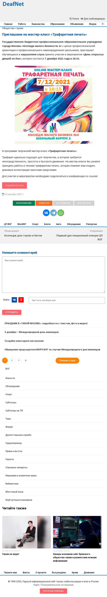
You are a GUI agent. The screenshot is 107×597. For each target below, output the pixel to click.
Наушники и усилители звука (21, 475)
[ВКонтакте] (46, 212)
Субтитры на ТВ (14, 410)
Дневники (89, 572)
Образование (57, 24)
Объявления (76, 24)
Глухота (9, 459)
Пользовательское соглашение (57, 585)
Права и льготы (13, 451)
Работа (22, 24)
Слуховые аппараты (16, 467)
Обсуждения (74, 224)
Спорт (35, 224)
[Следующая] (26, 360)
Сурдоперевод (13, 443)
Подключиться (14, 185)
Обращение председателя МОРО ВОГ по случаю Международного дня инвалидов (52, 349)
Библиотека (11, 483)
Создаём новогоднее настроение (24, 340)
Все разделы (59, 572)
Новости (44, 203)
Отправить (11, 312)
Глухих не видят (10, 554)
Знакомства (38, 24)
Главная (8, 24)
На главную (63, 203)
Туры (8, 418)
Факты (26, 572)
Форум (92, 24)
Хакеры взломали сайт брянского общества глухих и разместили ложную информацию (75, 557)
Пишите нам (10, 572)
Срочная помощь (53, 591)
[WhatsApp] (60, 212)
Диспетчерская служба (18, 435)
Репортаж (91, 224)
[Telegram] (53, 212)
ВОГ (7, 368)
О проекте (41, 572)
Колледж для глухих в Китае (23, 235)
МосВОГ (22, 224)
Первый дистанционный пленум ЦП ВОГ (79, 237)
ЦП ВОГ (8, 224)
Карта (36, 585)
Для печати (84, 203)
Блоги (47, 224)
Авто (58, 224)
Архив (75, 572)
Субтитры (10, 402)
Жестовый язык (14, 491)
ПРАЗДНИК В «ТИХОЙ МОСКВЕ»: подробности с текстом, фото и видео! (46, 323)
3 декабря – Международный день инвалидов (32, 332)
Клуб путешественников (18, 500)
